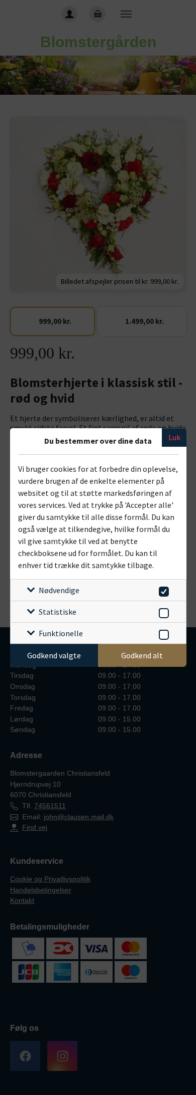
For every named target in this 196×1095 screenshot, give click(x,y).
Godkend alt (142, 655)
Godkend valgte (54, 655)
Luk (174, 437)
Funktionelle (61, 633)
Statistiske (57, 612)
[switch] (162, 590)
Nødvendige (59, 590)
